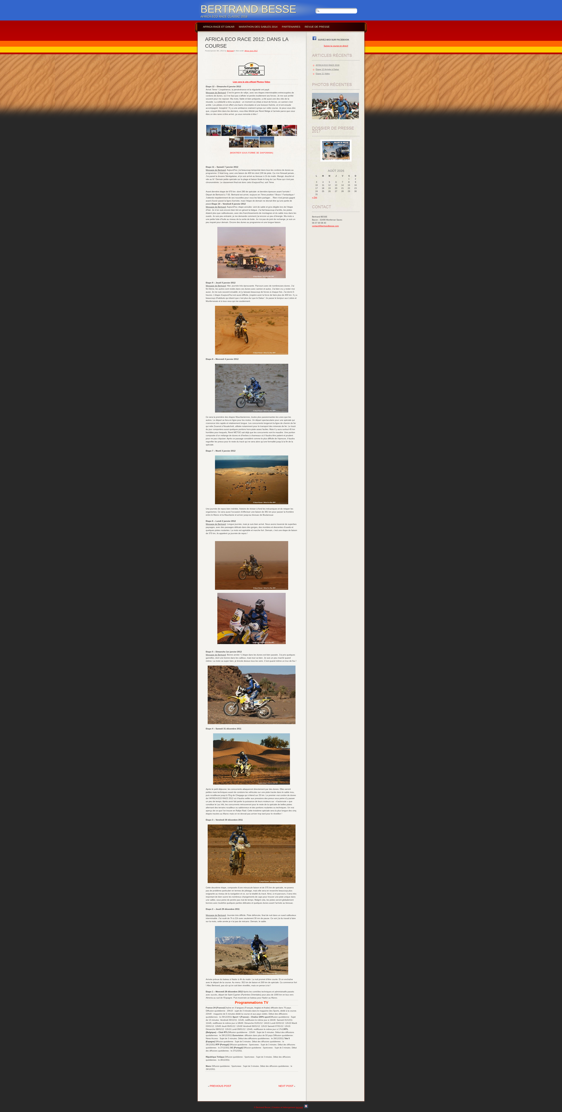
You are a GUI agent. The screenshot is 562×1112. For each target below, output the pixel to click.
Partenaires (291, 26)
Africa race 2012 (251, 51)
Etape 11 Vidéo (323, 73)
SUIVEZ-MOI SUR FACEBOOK (333, 39)
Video (267, 82)
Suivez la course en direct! (336, 46)
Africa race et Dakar (218, 26)
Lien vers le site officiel (244, 82)
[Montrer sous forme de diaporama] (251, 153)
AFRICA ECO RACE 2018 (327, 65)
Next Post (286, 1085)
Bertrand (230, 51)
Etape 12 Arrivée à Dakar (327, 69)
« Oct (314, 197)
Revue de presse (317, 26)
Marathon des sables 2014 (258, 26)
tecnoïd (299, 1107)
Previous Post (220, 1085)
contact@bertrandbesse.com (325, 226)
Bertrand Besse (248, 9)
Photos (260, 82)
